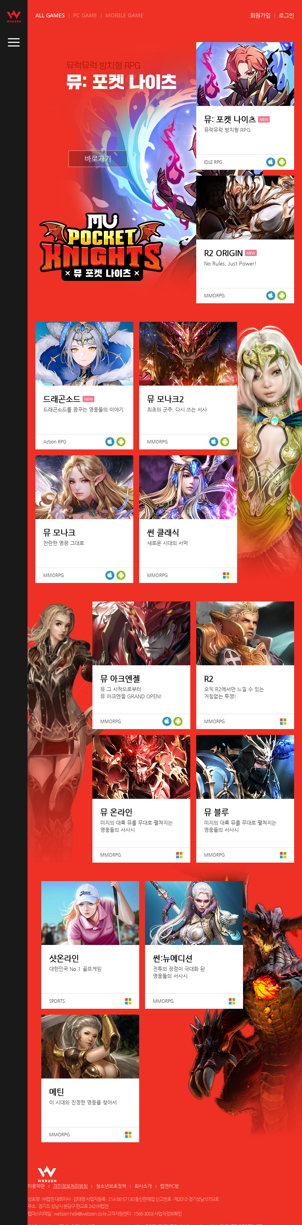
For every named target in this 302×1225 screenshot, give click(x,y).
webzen (14, 16)
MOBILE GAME (124, 15)
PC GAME (85, 15)
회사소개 (143, 1186)
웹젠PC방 (169, 1186)
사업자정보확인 (168, 1213)
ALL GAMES (50, 15)
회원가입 (260, 15)
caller (14, 42)
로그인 (286, 15)
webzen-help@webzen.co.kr (80, 1213)
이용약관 (36, 1186)
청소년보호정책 (111, 1186)
